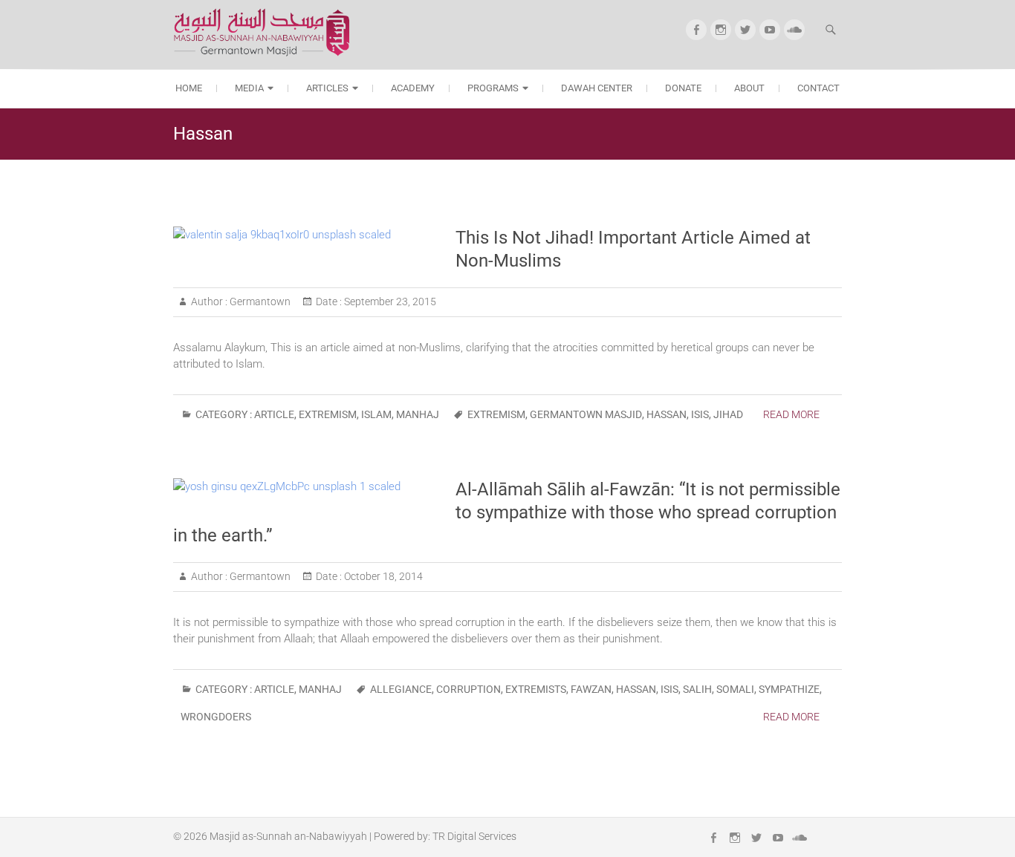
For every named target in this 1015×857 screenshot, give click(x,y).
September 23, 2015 (389, 301)
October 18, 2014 (382, 576)
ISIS (700, 414)
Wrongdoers (216, 717)
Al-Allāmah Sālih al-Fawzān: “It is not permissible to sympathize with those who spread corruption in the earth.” (506, 512)
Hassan (666, 414)
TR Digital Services (474, 836)
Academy (413, 88)
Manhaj (417, 414)
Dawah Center (596, 88)
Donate (683, 88)
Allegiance (401, 689)
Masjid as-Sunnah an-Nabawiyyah (288, 836)
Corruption (468, 689)
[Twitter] (745, 29)
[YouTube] (769, 29)
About (749, 88)
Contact (818, 88)
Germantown (259, 301)
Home (188, 88)
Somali (735, 689)
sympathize (789, 689)
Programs (493, 88)
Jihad (728, 414)
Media (249, 88)
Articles (327, 88)
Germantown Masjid (586, 414)
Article (274, 414)
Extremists (535, 689)
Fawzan (591, 689)
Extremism (328, 414)
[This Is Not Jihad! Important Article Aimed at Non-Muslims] (307, 235)
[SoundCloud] (794, 29)
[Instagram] (720, 29)
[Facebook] (696, 29)
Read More (791, 414)
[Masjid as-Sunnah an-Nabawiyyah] (266, 32)
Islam (376, 414)
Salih (697, 689)
